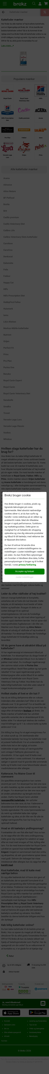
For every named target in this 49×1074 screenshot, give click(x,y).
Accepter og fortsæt (24, 571)
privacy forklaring (27, 564)
